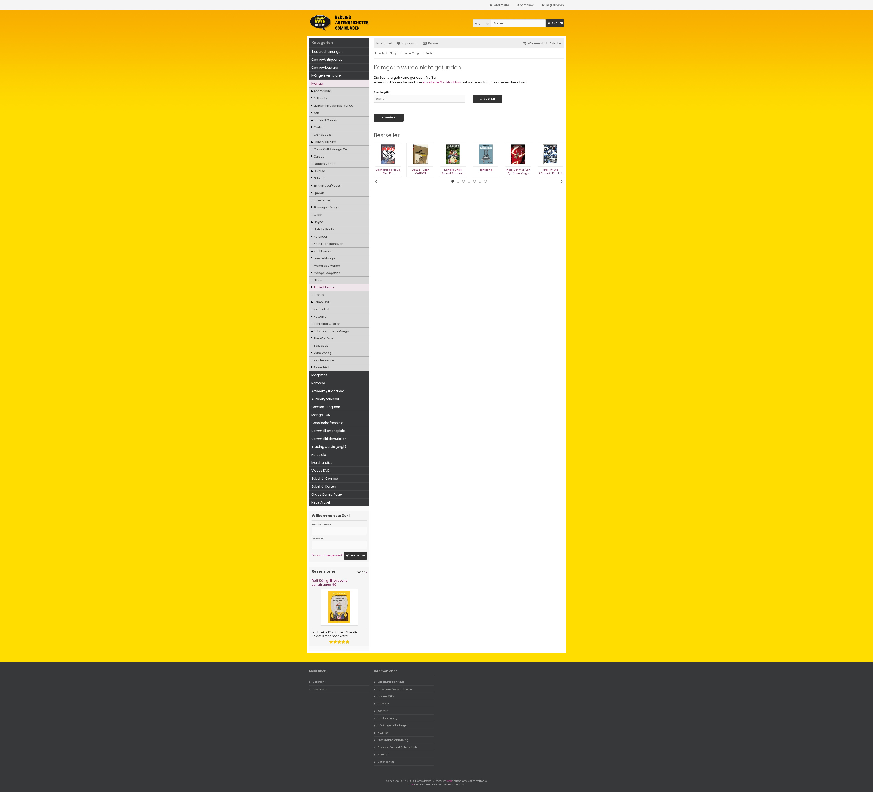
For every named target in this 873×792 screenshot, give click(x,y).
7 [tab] (485, 181)
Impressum (410, 43)
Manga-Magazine (327, 273)
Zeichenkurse (324, 360)
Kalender (320, 236)
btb (316, 113)
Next (561, 181)
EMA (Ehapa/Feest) (328, 185)
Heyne (318, 222)
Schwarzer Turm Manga (331, 331)
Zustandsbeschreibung (393, 740)
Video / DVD (320, 470)
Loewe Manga (324, 258)
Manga (317, 83)
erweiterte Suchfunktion (442, 82)
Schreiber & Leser (327, 324)
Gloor (318, 215)
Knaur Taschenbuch (328, 244)
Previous (376, 181)
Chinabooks (322, 135)
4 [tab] (469, 181)
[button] (482, 23)
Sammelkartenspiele (328, 431)
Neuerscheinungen (327, 51)
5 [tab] (474, 181)
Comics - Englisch (325, 407)
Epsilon (319, 193)
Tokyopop (321, 345)
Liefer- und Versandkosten (395, 689)
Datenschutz (386, 762)
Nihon (318, 280)
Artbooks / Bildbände (327, 391)
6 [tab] (480, 181)
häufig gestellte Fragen (393, 725)
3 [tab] (463, 181)
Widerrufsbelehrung (391, 682)
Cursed (319, 156)
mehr (362, 572)
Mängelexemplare (326, 75)
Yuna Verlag (323, 353)
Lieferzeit (318, 682)
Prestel (319, 295)
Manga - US (320, 415)
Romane (318, 383)
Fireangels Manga (327, 207)
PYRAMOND (322, 302)
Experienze (322, 200)
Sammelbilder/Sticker (328, 438)
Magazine (319, 375)
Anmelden (355, 555)
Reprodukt (321, 309)
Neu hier (383, 732)
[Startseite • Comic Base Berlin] (339, 22)
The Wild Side (324, 338)
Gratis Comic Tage (326, 494)
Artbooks (320, 98)
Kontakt (387, 43)
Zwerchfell (322, 367)
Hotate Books (324, 229)
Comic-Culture (325, 142)
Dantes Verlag (325, 164)
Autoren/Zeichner (325, 399)
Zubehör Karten (323, 486)
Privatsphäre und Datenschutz (397, 747)
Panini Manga (324, 287)
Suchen (555, 23)
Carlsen (319, 127)
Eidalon (319, 178)
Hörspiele (318, 454)
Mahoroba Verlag (327, 265)
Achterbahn (323, 91)
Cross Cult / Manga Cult (331, 149)
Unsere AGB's (386, 696)
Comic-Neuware (324, 67)
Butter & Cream (325, 120)
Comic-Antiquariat (326, 59)
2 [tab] (458, 181)
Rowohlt (320, 316)
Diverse (319, 171)
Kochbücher (323, 251)
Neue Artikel (320, 502)
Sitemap (383, 754)
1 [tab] (452, 181)
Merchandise (322, 462)
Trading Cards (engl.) (328, 446)
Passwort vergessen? (327, 555)
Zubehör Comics (324, 478)
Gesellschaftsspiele (327, 423)
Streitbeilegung (387, 718)
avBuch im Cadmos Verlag (333, 105)
